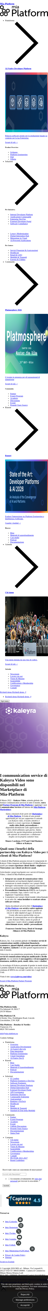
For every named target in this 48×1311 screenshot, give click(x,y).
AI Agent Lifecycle (18, 1049)
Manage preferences (25, 1300)
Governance (15, 685)
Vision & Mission (17, 679)
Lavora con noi (16, 676)
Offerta (13, 159)
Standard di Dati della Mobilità (22, 1110)
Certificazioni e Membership (21, 683)
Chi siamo (14, 1140)
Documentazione (17, 542)
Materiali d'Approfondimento (22, 1067)
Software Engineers (18, 1083)
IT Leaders (14, 1078)
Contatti (13, 688)
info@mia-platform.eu (9, 1033)
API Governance (17, 1092)
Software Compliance (19, 224)
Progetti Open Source (19, 405)
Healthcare (14, 253)
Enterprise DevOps (18, 219)
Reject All (25, 1294)
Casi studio (14, 537)
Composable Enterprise (19, 1097)
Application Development (20, 1047)
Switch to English (7, 1262)
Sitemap (8, 1257)
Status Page (15, 1133)
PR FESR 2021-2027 (19, 1158)
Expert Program (16, 396)
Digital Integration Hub (19, 236)
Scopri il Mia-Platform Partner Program (16, 981)
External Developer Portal (20, 221)
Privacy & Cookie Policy (15, 1255)
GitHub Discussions (18, 1126)
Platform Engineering (19, 155)
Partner (13, 394)
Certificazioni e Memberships (22, 1151)
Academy (14, 398)
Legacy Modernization (19, 234)
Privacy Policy (28, 1289)
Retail (12, 1106)
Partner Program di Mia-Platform (18, 805)
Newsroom (14, 674)
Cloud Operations (17, 1056)
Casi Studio (15, 1065)
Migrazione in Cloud (18, 238)
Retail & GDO (16, 255)
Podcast (13, 540)
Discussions (15, 401)
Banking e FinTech (18, 1101)
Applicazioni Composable (20, 217)
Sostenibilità (15, 681)
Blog (12, 533)
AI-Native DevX (17, 1058)
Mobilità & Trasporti (18, 257)
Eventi (12, 403)
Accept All (25, 1305)
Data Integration (16, 1051)
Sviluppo (14, 152)
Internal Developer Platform (21, 214)
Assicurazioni (15, 1099)
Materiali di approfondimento (22, 535)
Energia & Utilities (17, 259)
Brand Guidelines (17, 1160)
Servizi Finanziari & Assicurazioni (24, 250)
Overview (14, 1044)
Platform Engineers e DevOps (22, 1081)
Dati (12, 157)
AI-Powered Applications (20, 240)
